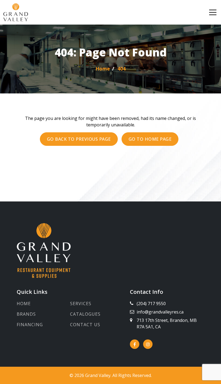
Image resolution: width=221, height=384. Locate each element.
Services (80, 303)
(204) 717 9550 (151, 303)
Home (24, 303)
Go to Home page (150, 139)
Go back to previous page (79, 139)
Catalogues (85, 314)
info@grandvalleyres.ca (160, 312)
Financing (30, 325)
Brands (26, 314)
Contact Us (85, 325)
